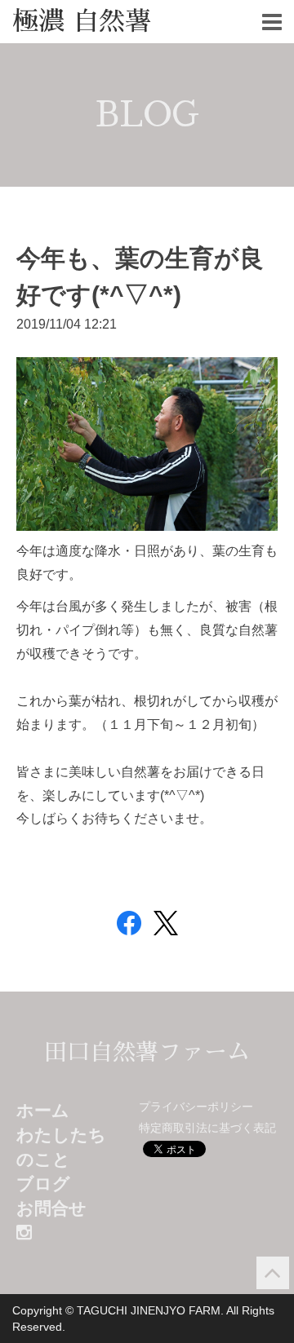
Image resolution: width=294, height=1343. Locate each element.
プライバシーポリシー (196, 1106)
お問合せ (51, 1208)
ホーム (42, 1110)
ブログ (43, 1183)
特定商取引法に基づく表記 (207, 1127)
